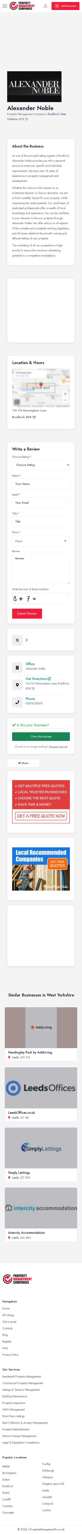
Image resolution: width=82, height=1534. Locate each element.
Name (15, 476)
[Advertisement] (41, 46)
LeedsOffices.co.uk (21, 1112)
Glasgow (47, 1477)
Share (25, 763)
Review (16, 551)
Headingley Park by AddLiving (30, 1052)
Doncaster (8, 1513)
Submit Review (27, 613)
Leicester (47, 1497)
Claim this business (41, 736)
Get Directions (37, 678)
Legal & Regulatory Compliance (20, 1443)
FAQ (5, 1348)
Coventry (7, 1506)
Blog (5, 1335)
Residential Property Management (21, 1376)
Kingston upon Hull (53, 1484)
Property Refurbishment (15, 1429)
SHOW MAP (41, 388)
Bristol (5, 1493)
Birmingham (9, 1473)
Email (15, 495)
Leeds (15, 1057)
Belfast (6, 1466)
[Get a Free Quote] (41, 801)
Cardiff (6, 1499)
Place (15, 532)
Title (14, 513)
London (46, 1510)
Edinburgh (48, 1471)
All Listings (8, 1315)
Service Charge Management (19, 1436)
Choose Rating (20, 457)
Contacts (7, 1328)
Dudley (46, 1464)
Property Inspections (13, 1403)
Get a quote (9, 1322)
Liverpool (47, 1504)
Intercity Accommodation (26, 1232)
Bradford (53, 114)
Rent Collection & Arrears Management (25, 1423)
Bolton (6, 1480)
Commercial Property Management (22, 1383)
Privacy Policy (10, 1355)
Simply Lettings (19, 1172)
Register (7, 1341)
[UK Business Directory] (41, 868)
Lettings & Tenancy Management (21, 1390)
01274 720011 (34, 703)
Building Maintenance (14, 1396)
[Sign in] (46, 6)
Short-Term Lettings (13, 1416)
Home (6, 1308)
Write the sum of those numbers (30, 589)
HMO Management (13, 1410)
